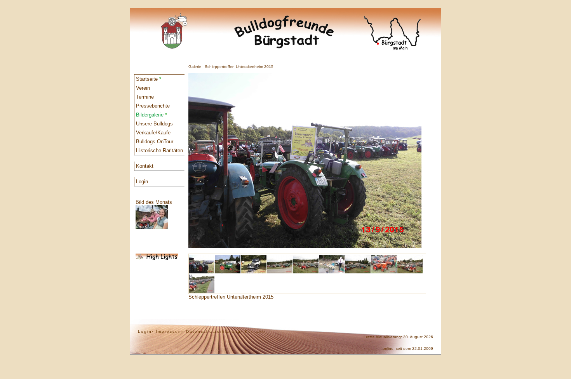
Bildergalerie (151, 115)
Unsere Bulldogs (154, 124)
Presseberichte (153, 106)
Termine (145, 97)
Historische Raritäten (159, 150)
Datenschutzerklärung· (214, 331)
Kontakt (144, 166)
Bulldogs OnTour (154, 141)
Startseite (148, 79)
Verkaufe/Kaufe (153, 133)
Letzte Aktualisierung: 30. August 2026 (398, 337)
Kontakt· (255, 331)
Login (142, 181)
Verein (143, 88)
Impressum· (170, 331)
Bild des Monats (154, 202)
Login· (146, 331)
